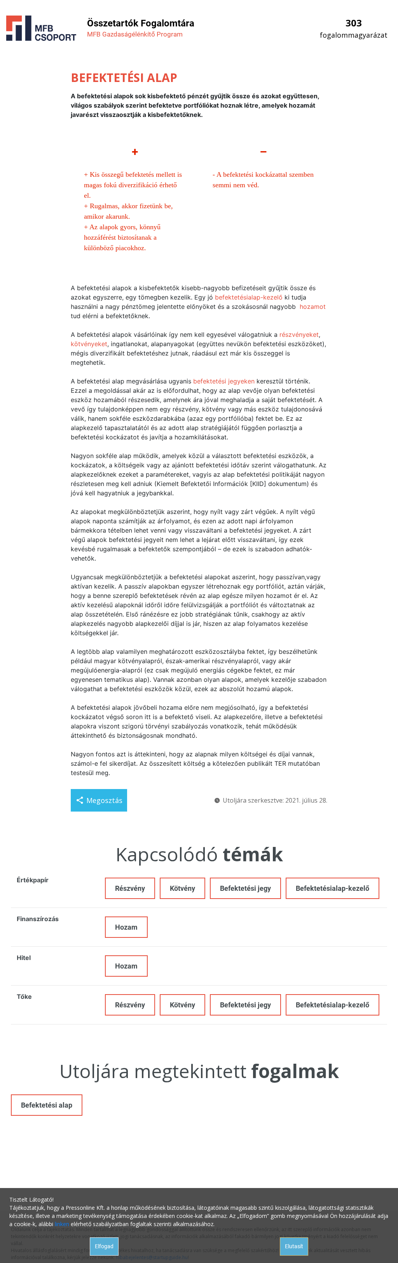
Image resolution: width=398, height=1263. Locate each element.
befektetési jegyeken (224, 381)
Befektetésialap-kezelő (332, 888)
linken (62, 1224)
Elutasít (294, 1246)
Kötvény (182, 888)
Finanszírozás (38, 919)
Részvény (130, 888)
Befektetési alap (46, 1105)
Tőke (24, 996)
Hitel (24, 958)
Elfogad (104, 1246)
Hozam (126, 927)
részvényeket (299, 334)
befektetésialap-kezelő (249, 297)
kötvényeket (89, 344)
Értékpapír (33, 880)
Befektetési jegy (245, 888)
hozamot (313, 306)
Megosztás (104, 800)
